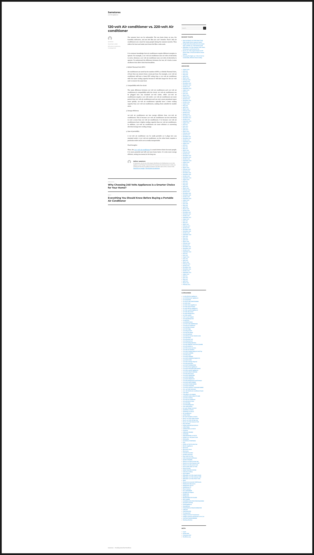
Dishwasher (186, 439)
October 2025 (186, 86)
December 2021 (187, 136)
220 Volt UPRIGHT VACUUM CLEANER (193, 344)
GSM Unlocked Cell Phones (190, 458)
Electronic (185, 447)
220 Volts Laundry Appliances (190, 370)
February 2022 (186, 133)
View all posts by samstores (152, 168)
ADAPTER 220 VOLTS (188, 411)
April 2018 (185, 207)
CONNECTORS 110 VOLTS (189, 429)
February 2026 (186, 80)
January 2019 (186, 191)
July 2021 (185, 145)
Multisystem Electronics (189, 484)
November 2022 (187, 117)
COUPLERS (185, 434)
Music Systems (187, 489)
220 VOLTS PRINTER (188, 377)
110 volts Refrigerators (188, 313)
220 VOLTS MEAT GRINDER (190, 372)
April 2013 (185, 281)
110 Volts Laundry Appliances (190, 310)
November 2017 (187, 214)
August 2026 (186, 69)
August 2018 (186, 200)
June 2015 (185, 255)
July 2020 (185, 164)
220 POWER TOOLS (188, 322)
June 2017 (185, 221)
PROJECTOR (186, 494)
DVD (184, 442)
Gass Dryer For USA (188, 456)
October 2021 (186, 140)
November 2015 (187, 248)
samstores (110, 41)
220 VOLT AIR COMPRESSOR (190, 324)
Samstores (114, 12)
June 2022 (185, 126)
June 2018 (185, 203)
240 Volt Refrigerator (188, 404)
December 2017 (187, 212)
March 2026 (186, 78)
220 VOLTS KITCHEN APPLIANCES (192, 368)
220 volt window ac (188, 346)
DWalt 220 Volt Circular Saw (190, 444)
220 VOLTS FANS (187, 360)
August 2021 (186, 143)
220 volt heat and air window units (192, 336)
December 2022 (187, 116)
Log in (184, 531)
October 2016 (186, 233)
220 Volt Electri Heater (189, 327)
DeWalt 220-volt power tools (190, 437)
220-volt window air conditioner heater (193, 391)
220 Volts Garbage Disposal (190, 361)
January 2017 (186, 227)
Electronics (186, 451)
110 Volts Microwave (188, 312)
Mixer (184, 480)
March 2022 (186, 131)
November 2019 (187, 174)
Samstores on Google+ (139, 168)
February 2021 (186, 152)
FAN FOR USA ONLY (188, 453)
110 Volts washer (187, 315)
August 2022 (186, 123)
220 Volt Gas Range (188, 332)
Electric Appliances (188, 446)
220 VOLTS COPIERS (188, 353)
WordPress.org (187, 537)
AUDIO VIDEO (186, 415)
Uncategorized (112, 48)
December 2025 (187, 83)
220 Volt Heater (187, 337)
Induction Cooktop (188, 472)
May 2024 (185, 105)
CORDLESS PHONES (188, 432)
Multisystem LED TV (188, 485)
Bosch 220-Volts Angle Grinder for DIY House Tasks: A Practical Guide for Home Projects (193, 52)
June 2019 (185, 183)
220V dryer (186, 392)
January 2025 (186, 98)
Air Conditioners (187, 413)
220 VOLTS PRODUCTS (189, 379)
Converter (185, 430)
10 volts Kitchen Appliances (190, 296)
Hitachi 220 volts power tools (190, 465)
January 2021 (186, 153)
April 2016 (185, 240)
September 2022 (187, 121)
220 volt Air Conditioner (114, 46)
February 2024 (186, 110)
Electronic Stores (187, 449)
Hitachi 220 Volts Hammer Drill (191, 463)
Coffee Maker (186, 427)
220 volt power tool (188, 339)
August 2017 (186, 219)
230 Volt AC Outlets (188, 398)
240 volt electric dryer (188, 401)
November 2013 (187, 269)
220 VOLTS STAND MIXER (189, 384)
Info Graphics (186, 473)
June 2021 (185, 147)
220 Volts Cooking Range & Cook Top (192, 351)
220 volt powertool (188, 341)
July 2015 (185, 253)
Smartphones (186, 506)
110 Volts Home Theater (189, 306)
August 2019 (186, 179)
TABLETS (185, 509)
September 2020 (187, 160)
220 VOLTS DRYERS (188, 356)
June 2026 (185, 73)
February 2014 (186, 264)
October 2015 (186, 250)
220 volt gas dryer (187, 330)
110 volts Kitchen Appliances (190, 308)
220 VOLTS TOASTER (188, 385)
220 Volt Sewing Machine (189, 342)
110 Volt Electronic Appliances (190, 298)
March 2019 (186, 188)
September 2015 (187, 252)
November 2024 (187, 100)
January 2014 (186, 265)
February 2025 (186, 97)
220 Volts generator (188, 363)
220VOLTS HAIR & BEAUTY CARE (191, 396)
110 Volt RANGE (187, 299)
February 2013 (186, 284)
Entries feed (186, 533)
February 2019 (186, 190)
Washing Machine (187, 520)
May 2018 (185, 205)
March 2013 (186, 283)
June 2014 (185, 258)
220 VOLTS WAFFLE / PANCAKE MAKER (193, 387)
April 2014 (185, 260)
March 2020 (186, 167)
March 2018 (186, 209)
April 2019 (185, 186)
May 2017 (185, 222)
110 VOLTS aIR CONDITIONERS (191, 301)
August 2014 (186, 257)
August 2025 (186, 90)
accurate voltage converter (190, 408)
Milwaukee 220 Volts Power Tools (191, 478)
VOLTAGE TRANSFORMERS (190, 518)
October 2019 (186, 176)
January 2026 (186, 81)
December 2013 (187, 267)
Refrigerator (186, 496)
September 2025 (187, 88)
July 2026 (185, 71)
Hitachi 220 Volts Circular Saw (191, 461)
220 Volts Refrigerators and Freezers (192, 380)
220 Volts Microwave (188, 373)
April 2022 (185, 129)
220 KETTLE (186, 320)
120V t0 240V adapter (188, 317)
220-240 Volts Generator (189, 389)
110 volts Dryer (186, 303)
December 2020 (187, 155)
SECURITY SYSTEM (188, 502)
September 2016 (187, 234)
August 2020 (186, 162)
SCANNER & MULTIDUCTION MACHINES (193, 501)
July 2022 (185, 124)
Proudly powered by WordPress (123, 548)
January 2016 (186, 245)
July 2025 (185, 92)
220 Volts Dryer (187, 355)
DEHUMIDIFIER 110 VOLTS (190, 435)
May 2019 (185, 184)
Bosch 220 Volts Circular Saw (190, 420)
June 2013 (185, 277)
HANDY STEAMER (187, 459)
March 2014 (186, 262)
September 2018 (187, 198)
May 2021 (185, 148)
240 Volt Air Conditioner (189, 399)
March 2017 (186, 224)
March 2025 (186, 95)
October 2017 (186, 215)
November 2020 (187, 157)
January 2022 (186, 135)
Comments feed (187, 535)
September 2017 (187, 217)
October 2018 (186, 197)
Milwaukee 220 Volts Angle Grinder (192, 475)
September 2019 (187, 178)
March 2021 (186, 150)
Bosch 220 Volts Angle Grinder (191, 418)
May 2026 (185, 74)
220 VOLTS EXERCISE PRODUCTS (191, 358)
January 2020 (186, 171)
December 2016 (187, 229)
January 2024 (186, 112)
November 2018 (187, 195)
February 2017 (186, 226)
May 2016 (185, 238)
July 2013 (185, 276)
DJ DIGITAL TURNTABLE (189, 441)
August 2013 (186, 274)
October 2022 (186, 119)
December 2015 (187, 246)
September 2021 (187, 141)
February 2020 (186, 169)
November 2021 (187, 138)
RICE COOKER (186, 499)
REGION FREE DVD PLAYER (190, 497)
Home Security (187, 468)
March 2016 (186, 241)
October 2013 (186, 270)
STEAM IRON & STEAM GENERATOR (192, 508)
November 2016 (187, 231)
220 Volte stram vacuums (189, 348)
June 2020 (185, 166)
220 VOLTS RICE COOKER (189, 382)
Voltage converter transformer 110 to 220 (193, 516)
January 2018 (186, 210)
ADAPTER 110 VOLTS (188, 410)
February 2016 (186, 243)
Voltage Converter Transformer (191, 515)
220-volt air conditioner (142, 149)
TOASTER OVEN (187, 511)
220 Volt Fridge (187, 329)
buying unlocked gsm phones (190, 425)
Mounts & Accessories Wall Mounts (192, 482)
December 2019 (187, 172)
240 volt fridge (186, 403)
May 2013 (185, 279)
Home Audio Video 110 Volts (190, 466)
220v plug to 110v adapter (189, 394)
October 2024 (186, 102)
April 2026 (185, 76)
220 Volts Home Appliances (190, 367)
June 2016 (185, 236)
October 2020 (186, 159)
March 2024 (186, 109)
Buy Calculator (186, 423)
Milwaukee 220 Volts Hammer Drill (192, 477)
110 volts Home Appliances (190, 305)
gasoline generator (188, 454)
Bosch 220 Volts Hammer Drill (191, 422)
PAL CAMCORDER (187, 490)
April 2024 (185, 107)
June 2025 (185, 93)
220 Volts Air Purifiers (188, 349)
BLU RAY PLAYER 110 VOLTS (190, 416)
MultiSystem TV (187, 487)
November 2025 (187, 85)
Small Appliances (187, 504)
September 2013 (187, 272)
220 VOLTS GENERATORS (189, 365)
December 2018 (187, 193)
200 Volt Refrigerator (188, 318)
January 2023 (186, 114)
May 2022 (185, 128)
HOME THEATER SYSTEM (189, 470)
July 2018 (185, 202)
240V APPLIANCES (187, 406)
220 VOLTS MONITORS (189, 375)
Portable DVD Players (188, 492)
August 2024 (186, 104)
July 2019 (185, 181)
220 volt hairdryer (187, 334)
